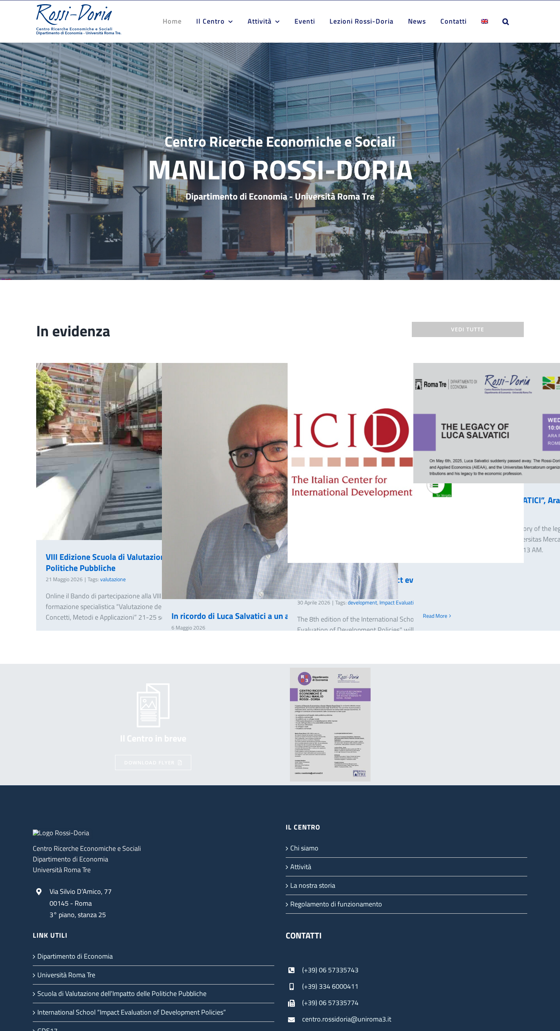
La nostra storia (312, 885)
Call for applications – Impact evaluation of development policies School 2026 (394, 463)
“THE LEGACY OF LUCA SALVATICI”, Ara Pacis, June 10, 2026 (520, 423)
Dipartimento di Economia (75, 956)
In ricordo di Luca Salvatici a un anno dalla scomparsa (268, 481)
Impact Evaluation (399, 602)
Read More (435, 616)
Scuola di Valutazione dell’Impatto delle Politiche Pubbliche (121, 993)
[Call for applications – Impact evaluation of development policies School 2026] (406, 463)
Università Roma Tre (66, 975)
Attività (300, 867)
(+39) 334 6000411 (330, 986)
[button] (505, 21)
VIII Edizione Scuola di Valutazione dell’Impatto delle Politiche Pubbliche (143, 451)
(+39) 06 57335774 (330, 1002)
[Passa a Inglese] (484, 21)
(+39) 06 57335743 (330, 970)
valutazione (113, 579)
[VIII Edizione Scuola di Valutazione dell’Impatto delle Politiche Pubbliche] (154, 451)
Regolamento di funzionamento (336, 904)
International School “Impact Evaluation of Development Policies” (131, 1012)
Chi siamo (304, 848)
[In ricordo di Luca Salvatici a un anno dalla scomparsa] (280, 481)
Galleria (542, 423)
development (362, 602)
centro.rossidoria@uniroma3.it (346, 1019)
